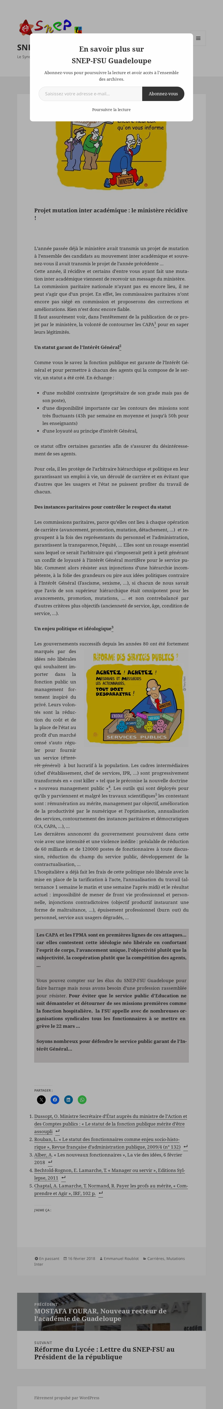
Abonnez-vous (163, 94)
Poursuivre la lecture (111, 109)
